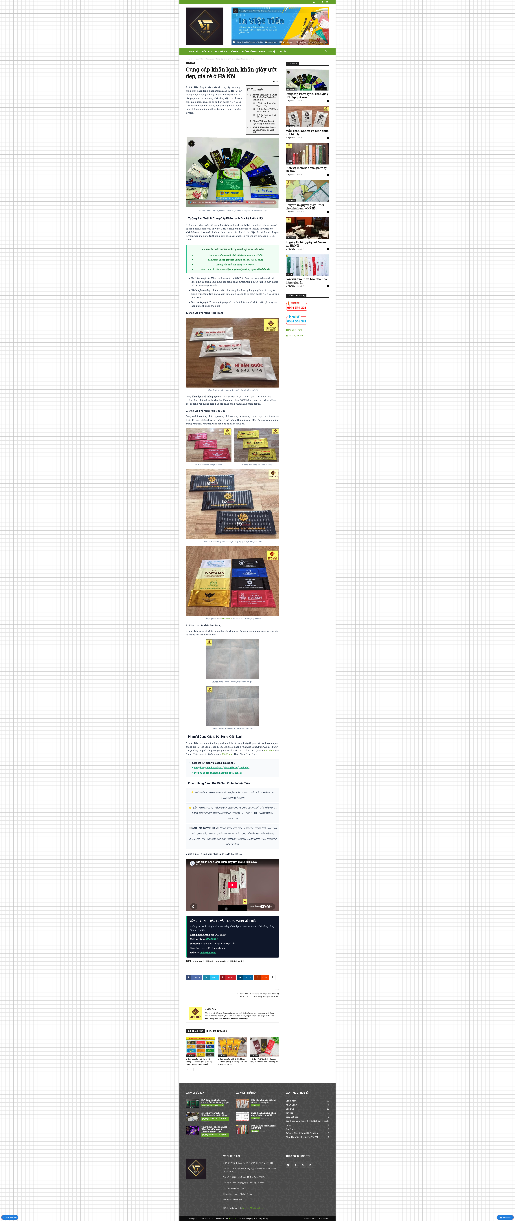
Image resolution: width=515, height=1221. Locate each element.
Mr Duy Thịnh (295, 330)
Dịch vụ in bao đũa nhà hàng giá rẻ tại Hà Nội (218, 772)
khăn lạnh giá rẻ (221, 961)
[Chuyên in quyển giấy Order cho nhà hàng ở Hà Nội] (307, 191)
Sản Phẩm (220, 51)
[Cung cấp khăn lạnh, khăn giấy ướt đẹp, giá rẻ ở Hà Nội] (307, 80)
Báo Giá (234, 51)
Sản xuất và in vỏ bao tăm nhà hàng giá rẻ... (306, 280)
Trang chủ (189, 59)
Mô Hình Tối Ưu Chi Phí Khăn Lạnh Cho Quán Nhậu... (214, 1114)
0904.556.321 (11, 1217)
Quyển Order (290, 200)
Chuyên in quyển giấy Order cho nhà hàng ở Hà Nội (305, 206)
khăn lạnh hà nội (236, 961)
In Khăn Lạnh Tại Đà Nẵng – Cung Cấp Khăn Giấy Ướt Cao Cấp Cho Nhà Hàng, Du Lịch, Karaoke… (257, 995)
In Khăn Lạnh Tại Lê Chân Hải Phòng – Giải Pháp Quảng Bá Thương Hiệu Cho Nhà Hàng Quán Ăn (232, 1061)
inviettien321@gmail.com (253, 1208)
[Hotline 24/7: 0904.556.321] (296, 310)
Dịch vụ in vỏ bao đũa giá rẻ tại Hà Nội (306, 169)
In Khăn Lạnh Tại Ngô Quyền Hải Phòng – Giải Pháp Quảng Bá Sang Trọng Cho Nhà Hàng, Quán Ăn (199, 1061)
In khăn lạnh (197, 961)
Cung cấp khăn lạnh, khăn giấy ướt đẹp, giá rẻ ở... (307, 95)
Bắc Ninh (269, 750)
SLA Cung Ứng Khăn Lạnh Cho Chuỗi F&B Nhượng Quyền (215, 1101)
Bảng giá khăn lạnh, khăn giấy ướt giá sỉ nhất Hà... (263, 1114)
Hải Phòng (227, 754)
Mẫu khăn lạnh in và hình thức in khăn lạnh (307, 132)
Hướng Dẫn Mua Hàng (253, 51)
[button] (326, 51)
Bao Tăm (289, 274)
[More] (272, 977)
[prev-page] (187, 1069)
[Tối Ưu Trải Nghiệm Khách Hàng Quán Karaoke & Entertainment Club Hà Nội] (192, 1130)
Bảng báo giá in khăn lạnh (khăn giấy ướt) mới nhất (221, 767)
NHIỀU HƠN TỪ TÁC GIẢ (216, 1031)
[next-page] (192, 1069)
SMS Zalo (507, 1217)
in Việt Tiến (210, 1009)
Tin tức (282, 51)
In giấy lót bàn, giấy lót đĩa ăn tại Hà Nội (306, 243)
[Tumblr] (323, 2)
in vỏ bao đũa (324, 1218)
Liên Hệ (271, 51)
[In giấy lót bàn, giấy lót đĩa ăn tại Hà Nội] (307, 228)
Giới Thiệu (207, 51)
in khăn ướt (209, 961)
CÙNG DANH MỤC (195, 1031)
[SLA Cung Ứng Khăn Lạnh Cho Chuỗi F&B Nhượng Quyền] (192, 1103)
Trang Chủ (192, 51)
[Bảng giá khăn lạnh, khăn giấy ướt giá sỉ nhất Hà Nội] (242, 1116)
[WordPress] (327, 2)
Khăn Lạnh (210, 59)
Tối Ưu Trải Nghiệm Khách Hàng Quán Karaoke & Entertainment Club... (214, 1129)
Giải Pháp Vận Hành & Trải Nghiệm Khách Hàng (214, 1118)
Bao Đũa (289, 163)
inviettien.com (208, 952)
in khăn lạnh (226, 618)
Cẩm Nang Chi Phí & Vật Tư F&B (213, 1105)
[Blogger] (314, 2)
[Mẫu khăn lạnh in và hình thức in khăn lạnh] (307, 117)
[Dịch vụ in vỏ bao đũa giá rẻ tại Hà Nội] (307, 153)
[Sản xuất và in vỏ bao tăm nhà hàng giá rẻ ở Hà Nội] (307, 265)
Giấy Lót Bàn (290, 237)
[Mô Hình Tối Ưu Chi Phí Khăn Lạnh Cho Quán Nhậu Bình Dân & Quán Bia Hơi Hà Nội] (192, 1116)
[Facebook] (318, 2)
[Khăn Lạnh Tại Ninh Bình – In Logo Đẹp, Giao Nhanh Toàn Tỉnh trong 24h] (264, 1047)
